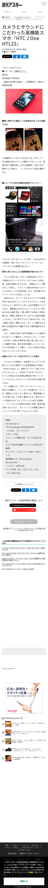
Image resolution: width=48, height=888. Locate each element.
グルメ (24, 12)
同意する (24, 881)
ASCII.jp (13, 853)
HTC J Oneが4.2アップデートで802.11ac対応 (18, 569)
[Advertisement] (24, 592)
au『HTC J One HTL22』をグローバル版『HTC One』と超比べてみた (23, 548)
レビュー (15, 845)
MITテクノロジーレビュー (30, 853)
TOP (6, 845)
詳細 (30, 872)
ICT (37, 847)
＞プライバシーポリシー (24, 887)
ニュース (25, 845)
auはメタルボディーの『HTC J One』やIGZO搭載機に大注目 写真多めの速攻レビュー (23, 559)
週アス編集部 (11, 51)
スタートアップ (40, 12)
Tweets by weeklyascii (8, 668)
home (7, 17)
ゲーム (8, 12)
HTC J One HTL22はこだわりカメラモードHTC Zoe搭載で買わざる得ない (23, 554)
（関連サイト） (20, 71)
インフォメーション (22, 17)
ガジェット (35, 845)
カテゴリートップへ (25, 521)
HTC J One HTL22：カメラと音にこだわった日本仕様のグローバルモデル (23, 564)
